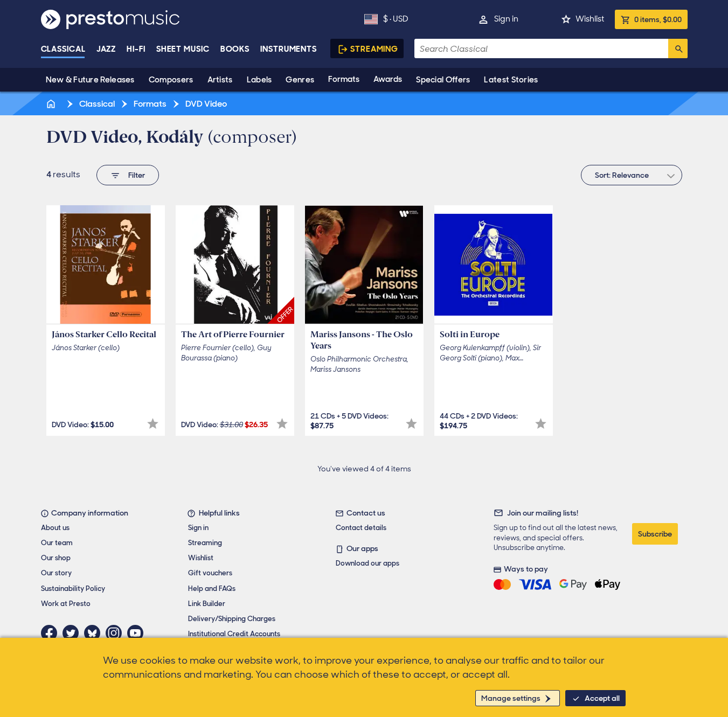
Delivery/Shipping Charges (231, 618)
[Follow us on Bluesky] (95, 633)
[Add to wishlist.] (153, 423)
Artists (220, 79)
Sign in (506, 18)
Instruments (288, 49)
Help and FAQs (211, 588)
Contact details (361, 527)
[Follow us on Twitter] (73, 633)
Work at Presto (66, 603)
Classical (63, 49)
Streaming (374, 49)
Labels (259, 79)
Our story (56, 572)
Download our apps (367, 563)
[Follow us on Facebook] (52, 633)
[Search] (678, 48)
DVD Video (205, 103)
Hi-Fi (136, 49)
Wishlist (590, 18)
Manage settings (510, 698)
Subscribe (655, 534)
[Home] (52, 103)
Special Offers (443, 79)
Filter (136, 175)
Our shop (56, 557)
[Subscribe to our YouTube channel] (138, 633)
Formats (343, 79)
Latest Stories (511, 79)
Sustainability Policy (73, 588)
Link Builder (206, 603)
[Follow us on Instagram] (116, 633)
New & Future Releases (90, 79)
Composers (171, 79)
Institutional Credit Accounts (234, 633)
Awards (387, 79)
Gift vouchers (210, 572)
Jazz (106, 49)
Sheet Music (183, 49)
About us (55, 527)
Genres (300, 79)
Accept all (602, 698)
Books (235, 49)
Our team (57, 542)
